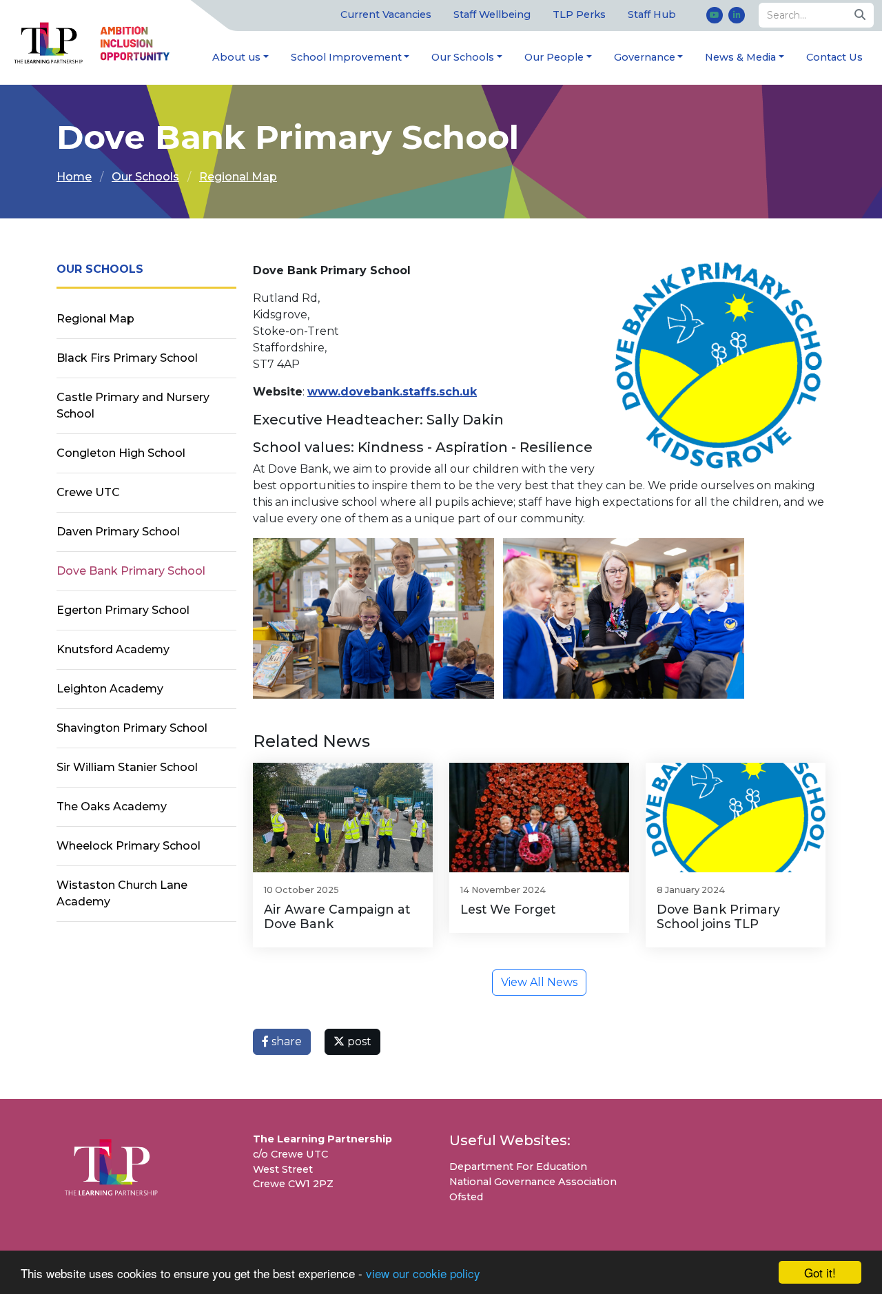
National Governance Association (533, 1181)
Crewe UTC (88, 492)
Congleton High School (121, 453)
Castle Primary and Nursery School (133, 405)
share (285, 1041)
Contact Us (834, 57)
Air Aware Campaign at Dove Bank (337, 916)
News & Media (740, 57)
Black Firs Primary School (127, 357)
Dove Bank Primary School (131, 570)
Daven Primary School (118, 531)
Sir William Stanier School (127, 767)
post (358, 1041)
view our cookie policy (423, 1273)
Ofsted (466, 1197)
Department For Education (518, 1166)
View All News (539, 982)
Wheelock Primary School (129, 845)
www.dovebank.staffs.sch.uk (392, 391)
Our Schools (462, 57)
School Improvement (346, 57)
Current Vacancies (385, 14)
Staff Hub (652, 14)
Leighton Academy (110, 688)
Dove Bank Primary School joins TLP (718, 916)
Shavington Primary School (132, 728)
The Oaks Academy (112, 806)
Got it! (820, 1272)
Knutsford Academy (113, 649)
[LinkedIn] (736, 15)
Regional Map (238, 176)
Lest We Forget (507, 909)
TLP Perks (579, 14)
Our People (554, 57)
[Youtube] (714, 15)
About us (236, 57)
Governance (644, 57)
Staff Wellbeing (492, 14)
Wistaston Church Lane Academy (122, 893)
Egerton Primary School (123, 610)
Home (74, 176)
